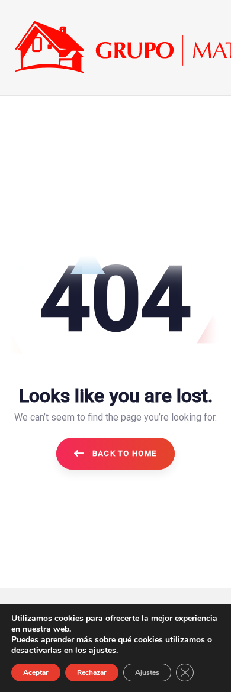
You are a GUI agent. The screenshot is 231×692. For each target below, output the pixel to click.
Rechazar (92, 672)
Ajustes (147, 672)
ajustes (102, 650)
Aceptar (36, 672)
